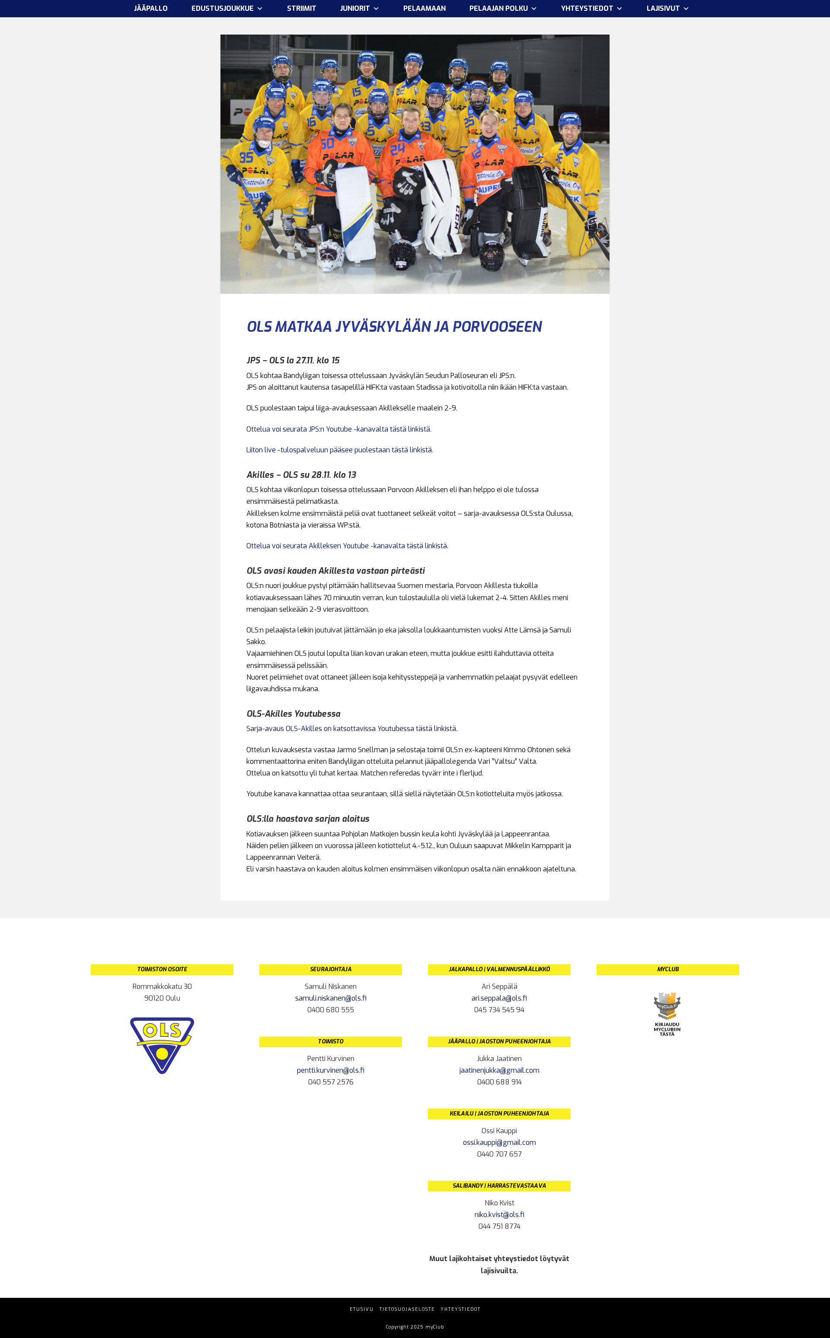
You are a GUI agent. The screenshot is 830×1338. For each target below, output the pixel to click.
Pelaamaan (424, 8)
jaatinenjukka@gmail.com (500, 1070)
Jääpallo (151, 8)
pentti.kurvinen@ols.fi (330, 1070)
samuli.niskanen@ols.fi (331, 998)
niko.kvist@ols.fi (499, 1214)
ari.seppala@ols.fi (499, 998)
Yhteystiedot (461, 1309)
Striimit (301, 8)
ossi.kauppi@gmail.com (499, 1142)
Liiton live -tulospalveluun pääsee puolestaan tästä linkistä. (339, 449)
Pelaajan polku (498, 8)
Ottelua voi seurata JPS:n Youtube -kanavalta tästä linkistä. (338, 429)
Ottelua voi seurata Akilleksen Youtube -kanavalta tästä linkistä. (347, 545)
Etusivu (362, 1309)
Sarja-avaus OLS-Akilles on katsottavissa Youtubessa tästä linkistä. (352, 728)
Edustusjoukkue (223, 8)
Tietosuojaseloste (407, 1309)
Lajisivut (663, 8)
